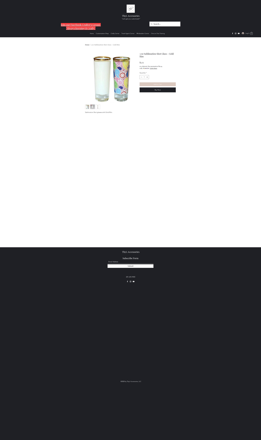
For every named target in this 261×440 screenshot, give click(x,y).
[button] (251, 33)
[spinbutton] (144, 77)
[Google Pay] (158, 95)
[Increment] (147, 77)
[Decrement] (141, 77)
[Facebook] (233, 33)
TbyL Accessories (130, 15)
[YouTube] (239, 33)
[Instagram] (236, 33)
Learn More (153, 68)
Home (87, 45)
